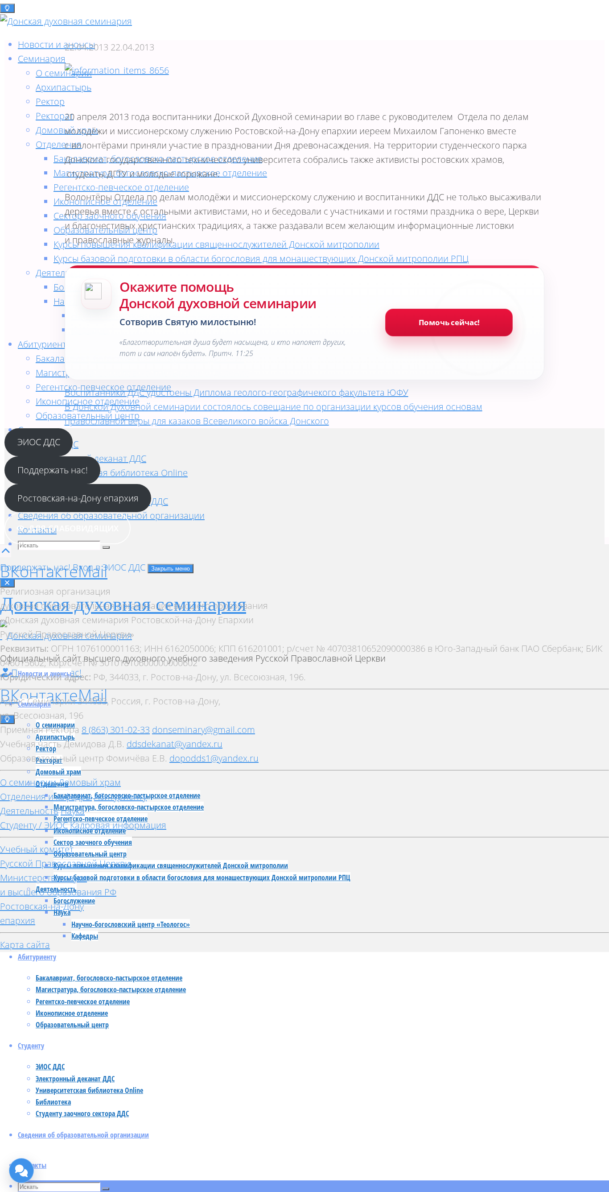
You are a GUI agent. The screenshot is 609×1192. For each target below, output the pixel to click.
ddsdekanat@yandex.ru (174, 744)
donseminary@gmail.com (203, 730)
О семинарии (28, 782)
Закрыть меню (170, 568)
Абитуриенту (120, 797)
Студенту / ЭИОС (34, 825)
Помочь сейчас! (449, 322)
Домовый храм (89, 782)
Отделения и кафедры (46, 797)
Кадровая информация (118, 825)
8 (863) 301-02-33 (116, 730)
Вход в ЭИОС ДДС (110, 567)
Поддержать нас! (52, 470)
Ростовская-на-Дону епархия (78, 498)
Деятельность (29, 811)
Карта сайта (25, 945)
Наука (73, 811)
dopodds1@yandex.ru (214, 758)
